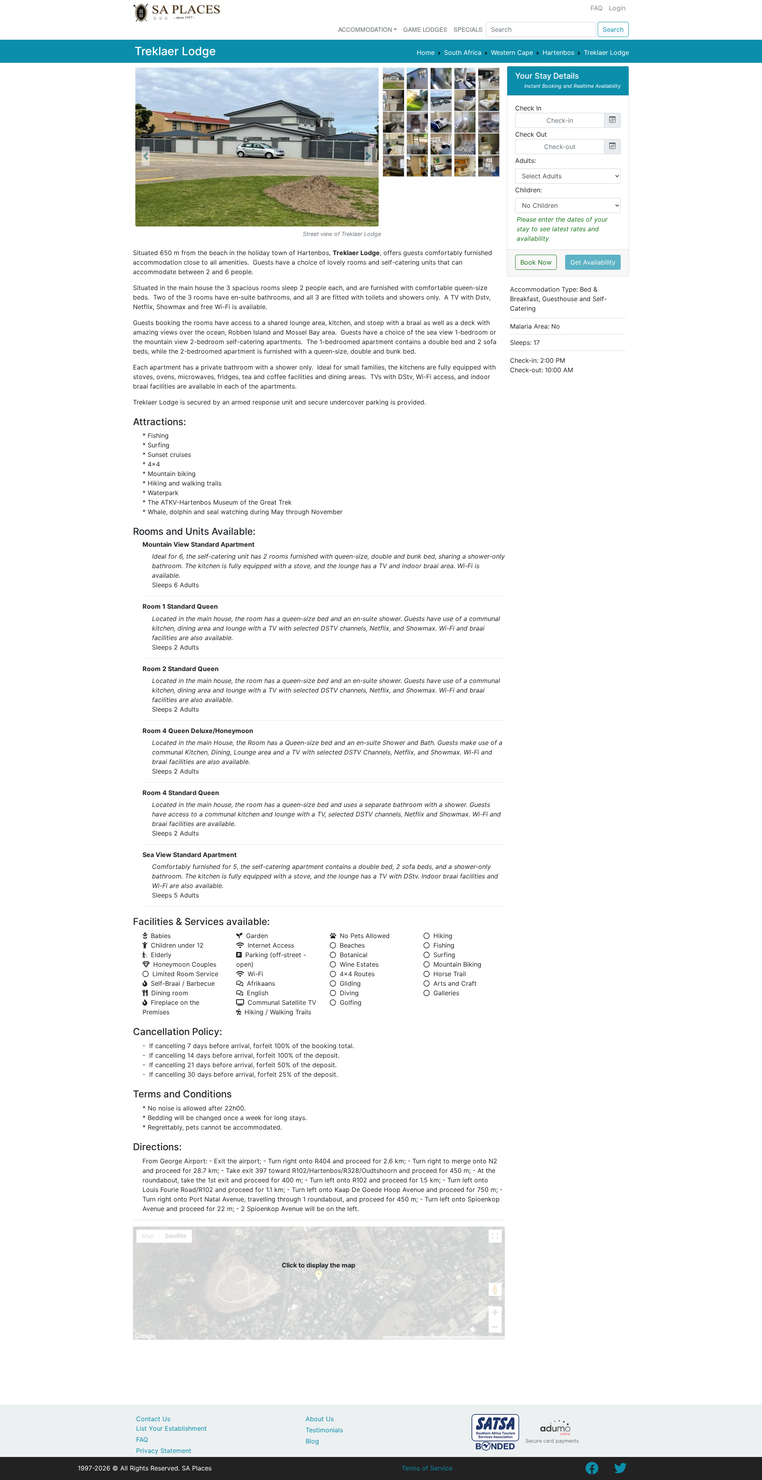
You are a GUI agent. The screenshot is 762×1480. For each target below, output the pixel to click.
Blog (312, 1441)
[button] (145, 156)
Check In (528, 108)
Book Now (536, 262)
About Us (320, 1419)
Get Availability (593, 262)
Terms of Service (427, 1468)
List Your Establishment (171, 1428)
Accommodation (365, 29)
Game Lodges (425, 29)
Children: (528, 190)
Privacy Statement (163, 1451)
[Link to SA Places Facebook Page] (591, 1470)
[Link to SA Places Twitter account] (620, 1470)
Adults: (525, 160)
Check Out (531, 134)
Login (617, 8)
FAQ (596, 8)
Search (613, 29)
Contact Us (153, 1419)
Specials (468, 29)
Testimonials (324, 1430)
